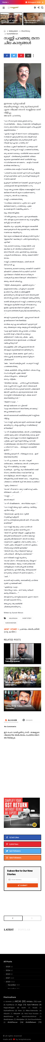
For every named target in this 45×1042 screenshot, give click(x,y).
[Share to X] (14, 56)
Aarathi (23, 1008)
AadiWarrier (10, 1005)
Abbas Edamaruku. (32, 1011)
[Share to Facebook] (7, 56)
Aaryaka (35, 1008)
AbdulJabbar (20, 1019)
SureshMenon (12, 34)
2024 (8, 970)
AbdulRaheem (31, 1022)
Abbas (20, 1010)
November (12, 988)
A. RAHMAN (8, 1001)
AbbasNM (16, 1014)
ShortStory (25, 31)
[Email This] (28, 56)
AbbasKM (7, 1013)
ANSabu (29, 1001)
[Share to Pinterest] (21, 56)
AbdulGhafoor (8, 1016)
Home (4, 2)
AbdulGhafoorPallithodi (29, 1016)
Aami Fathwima (32, 1005)
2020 (8, 981)
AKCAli (18, 1001)
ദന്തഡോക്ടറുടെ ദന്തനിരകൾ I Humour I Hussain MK (34, 22)
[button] (5, 2)
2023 (8, 974)
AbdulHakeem (8, 1019)
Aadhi (39, 1002)
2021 (8, 978)
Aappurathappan (9, 1008)
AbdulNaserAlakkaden (34, 1019)
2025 (8, 966)
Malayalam (13, 31)
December (12, 985)
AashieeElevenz (9, 1011)
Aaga (20, 1005)
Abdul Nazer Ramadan (31, 1013)
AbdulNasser (13, 1022)
